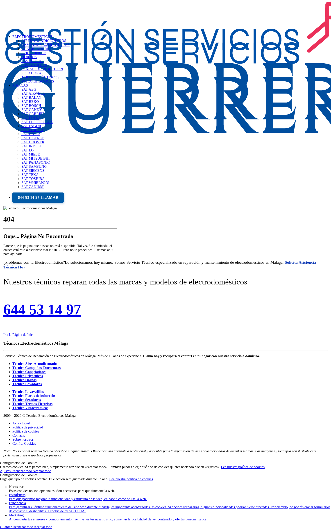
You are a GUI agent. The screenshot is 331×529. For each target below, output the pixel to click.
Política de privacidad (27, 427)
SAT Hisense (32, 138)
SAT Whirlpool (35, 183)
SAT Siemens (32, 170)
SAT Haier (30, 134)
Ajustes (5, 471)
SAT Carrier (33, 114)
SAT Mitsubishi (35, 158)
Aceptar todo (42, 471)
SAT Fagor (31, 126)
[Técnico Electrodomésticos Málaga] (165, 15)
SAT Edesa (31, 118)
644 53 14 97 (42, 309)
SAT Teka (30, 174)
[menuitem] (170, 136)
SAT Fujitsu (32, 130)
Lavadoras (32, 61)
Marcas (20, 85)
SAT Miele (30, 154)
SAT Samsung (34, 166)
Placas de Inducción (42, 69)
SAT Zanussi (32, 187)
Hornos (29, 57)
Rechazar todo (22, 471)
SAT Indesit (32, 146)
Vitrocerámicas (37, 81)
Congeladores (36, 49)
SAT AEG (28, 89)
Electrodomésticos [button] (32, 37)
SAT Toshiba (33, 179)
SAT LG (27, 150)
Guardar (6, 527)
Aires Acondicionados (43, 41)
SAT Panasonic (35, 162)
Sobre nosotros (23, 439)
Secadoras (32, 73)
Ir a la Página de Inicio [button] (19, 335)
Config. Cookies (24, 443)
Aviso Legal (21, 423)
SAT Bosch (31, 106)
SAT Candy (31, 110)
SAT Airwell (33, 93)
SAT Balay (31, 97)
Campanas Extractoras (45, 45)
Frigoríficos (33, 53)
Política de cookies (25, 431)
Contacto (18, 435)
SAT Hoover (32, 142)
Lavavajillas (34, 65)
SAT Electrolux (37, 122)
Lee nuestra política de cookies (243, 467)
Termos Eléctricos (40, 77)
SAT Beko (30, 101)
